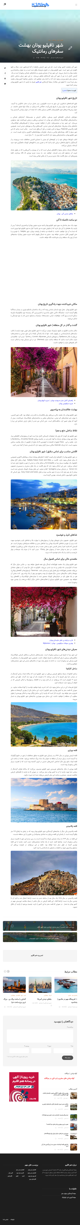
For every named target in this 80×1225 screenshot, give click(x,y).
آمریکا (50, 995)
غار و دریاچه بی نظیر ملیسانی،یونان (61, 640)
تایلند (67, 925)
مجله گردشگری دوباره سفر (68, 1193)
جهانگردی (54, 40)
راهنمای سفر (74, 995)
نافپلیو (61, 40)
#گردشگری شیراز (32, 1179)
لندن (25, 995)
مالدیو (69, 995)
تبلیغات (12, 1219)
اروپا (58, 40)
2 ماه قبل (66, 1109)
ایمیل (49, 1046)
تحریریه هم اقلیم (59, 58)
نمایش (65, 90)
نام (72, 1046)
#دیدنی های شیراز (20, 1173)
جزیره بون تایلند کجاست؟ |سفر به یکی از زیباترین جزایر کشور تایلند (55, 927)
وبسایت (26, 1046)
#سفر (23, 1176)
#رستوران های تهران (32, 1176)
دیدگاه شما (70, 1027)
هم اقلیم (38, 82)
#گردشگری (10, 1176)
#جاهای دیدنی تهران (32, 1170)
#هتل (17, 1176)
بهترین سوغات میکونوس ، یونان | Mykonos (58, 643)
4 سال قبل (53, 58)
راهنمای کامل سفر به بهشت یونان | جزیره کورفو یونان (55, 400)
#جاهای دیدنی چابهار (32, 1173)
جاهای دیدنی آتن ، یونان (65, 213)
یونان (49, 40)
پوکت (73, 925)
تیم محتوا (75, 1007)
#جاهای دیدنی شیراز (20, 1170)
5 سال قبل (15, 1007)
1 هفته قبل (65, 1098)
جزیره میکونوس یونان (66, 403)
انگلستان (18, 995)
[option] (14, 992)
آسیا (70, 925)
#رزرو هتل (11, 1173)
